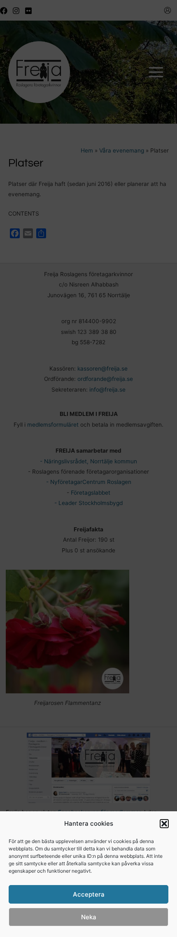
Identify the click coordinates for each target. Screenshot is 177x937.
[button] (164, 824)
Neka (88, 917)
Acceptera (89, 894)
